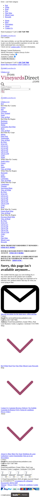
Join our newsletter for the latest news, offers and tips (18, 314)
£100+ (3, 155)
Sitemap (3, 485)
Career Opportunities (16, 456)
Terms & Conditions (27, 410)
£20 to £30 (4, 150)
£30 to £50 (4, 152)
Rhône (3, 125)
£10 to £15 (4, 146)
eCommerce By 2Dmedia (23, 481)
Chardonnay (5, 184)
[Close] (20, 491)
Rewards (8, 17)
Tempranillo (5, 138)
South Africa (5, 161)
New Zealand (5, 113)
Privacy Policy (6, 412)
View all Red (5, 117)
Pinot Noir (4, 136)
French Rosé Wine (7, 211)
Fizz (6, 11)
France (3, 108)
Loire (2, 175)
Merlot (3, 134)
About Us (4, 454)
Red (6, 5)
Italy (2, 109)
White (7, 7)
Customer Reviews (15, 408)
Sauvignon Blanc (6, 188)
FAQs (18, 410)
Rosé (7, 9)
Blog (6, 22)
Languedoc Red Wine (8, 127)
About (7, 26)
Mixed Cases (9, 15)
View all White (6, 169)
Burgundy (4, 123)
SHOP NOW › (17, 260)
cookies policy (16, 47)
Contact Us (9, 28)
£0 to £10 (4, 144)
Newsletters (9, 24)
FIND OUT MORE (8, 247)
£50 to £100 (5, 154)
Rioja (2, 129)
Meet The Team (17, 454)
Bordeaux (4, 121)
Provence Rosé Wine (8, 217)
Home (7, 20)
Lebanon (4, 111)
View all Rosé (5, 213)
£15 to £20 (4, 148)
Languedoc (4, 178)
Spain (3, 115)
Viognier (4, 186)
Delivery (25, 408)
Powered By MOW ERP (9, 483)
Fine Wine (8, 13)
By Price (4, 142)
